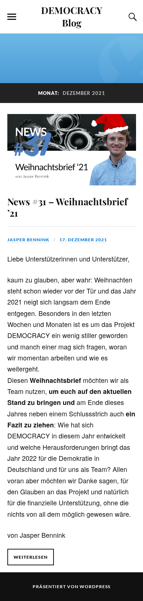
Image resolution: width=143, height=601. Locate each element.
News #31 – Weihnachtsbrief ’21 (67, 207)
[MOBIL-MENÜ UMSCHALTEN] (11, 17)
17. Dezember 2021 (83, 239)
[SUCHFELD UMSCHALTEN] (131, 17)
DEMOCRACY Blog (71, 16)
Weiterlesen (31, 557)
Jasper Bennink (28, 239)
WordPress (95, 586)
